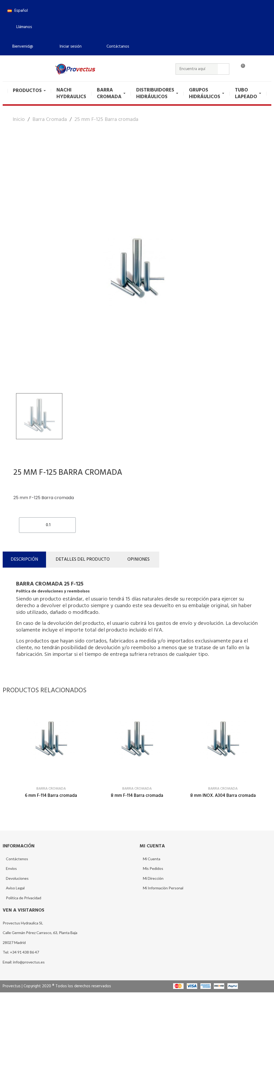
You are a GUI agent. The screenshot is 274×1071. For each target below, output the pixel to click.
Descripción (24, 559)
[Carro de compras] (240, 69)
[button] (22, 27)
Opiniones (138, 559)
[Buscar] (223, 69)
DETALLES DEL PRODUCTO (83, 559)
